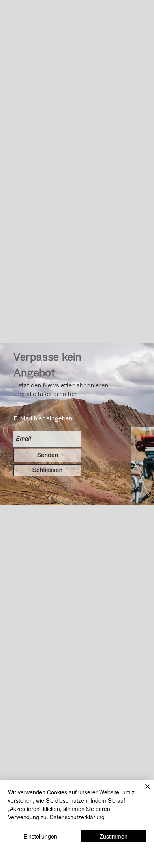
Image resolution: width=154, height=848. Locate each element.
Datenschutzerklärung (77, 817)
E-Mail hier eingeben (42, 418)
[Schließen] (142, 791)
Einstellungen (40, 836)
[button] (47, 470)
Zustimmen (114, 836)
